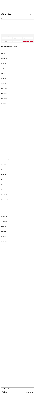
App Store (27, 392)
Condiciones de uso (25, 395)
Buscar (29, 41)
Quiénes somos (7, 395)
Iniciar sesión (30, 14)
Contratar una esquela (17, 270)
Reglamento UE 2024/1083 (19, 395)
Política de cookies (20, 396)
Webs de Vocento (31, 404)
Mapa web (10, 396)
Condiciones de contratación (26, 396)
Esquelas (3, 18)
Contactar (4, 395)
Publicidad (7, 396)
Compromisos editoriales (14, 396)
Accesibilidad (14, 395)
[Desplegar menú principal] (33, 14)
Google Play (31, 392)
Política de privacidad (30, 395)
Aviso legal (11, 395)
